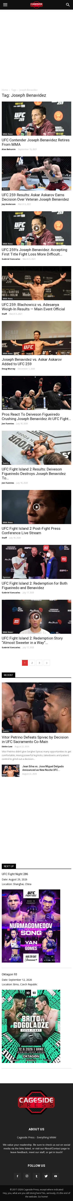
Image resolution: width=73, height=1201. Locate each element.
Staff (4, 313)
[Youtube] (55, 1176)
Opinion (6, 577)
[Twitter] (46, 1176)
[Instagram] (26, 1176)
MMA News (8, 134)
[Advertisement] (36, 48)
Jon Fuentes (8, 423)
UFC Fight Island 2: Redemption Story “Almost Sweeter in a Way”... (32, 640)
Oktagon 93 (9, 974)
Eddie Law (7, 746)
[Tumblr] (36, 1176)
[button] (68, 5)
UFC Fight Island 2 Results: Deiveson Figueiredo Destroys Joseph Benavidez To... (34, 473)
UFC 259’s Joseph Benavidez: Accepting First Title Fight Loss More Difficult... (34, 252)
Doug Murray (8, 368)
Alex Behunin (9, 149)
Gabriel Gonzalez (11, 259)
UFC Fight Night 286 (15, 874)
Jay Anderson (9, 204)
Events (6, 189)
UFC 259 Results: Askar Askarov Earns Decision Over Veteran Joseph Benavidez (35, 197)
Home (5, 89)
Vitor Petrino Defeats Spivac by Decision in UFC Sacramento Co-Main (35, 739)
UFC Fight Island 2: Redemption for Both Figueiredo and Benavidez (34, 585)
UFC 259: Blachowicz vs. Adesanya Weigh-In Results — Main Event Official (33, 307)
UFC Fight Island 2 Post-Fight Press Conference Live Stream (31, 530)
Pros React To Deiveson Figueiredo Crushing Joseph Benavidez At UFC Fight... (36, 416)
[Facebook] (17, 1176)
